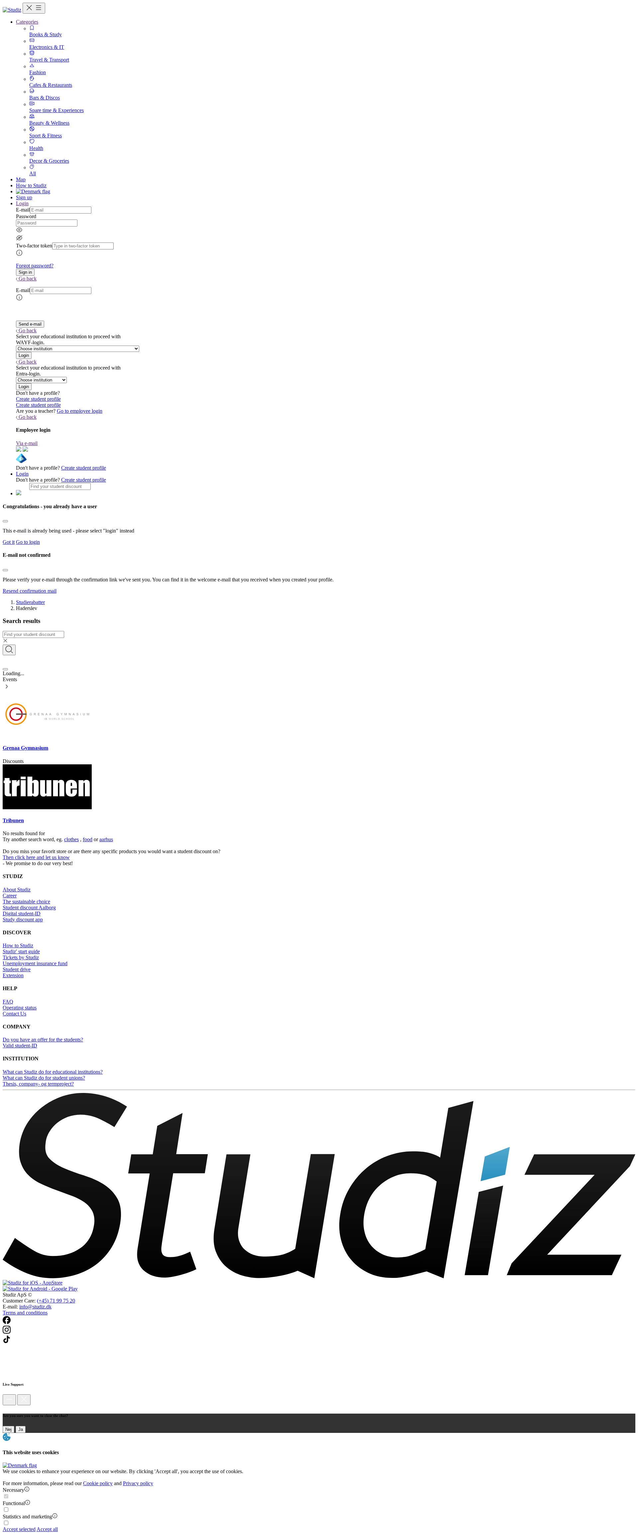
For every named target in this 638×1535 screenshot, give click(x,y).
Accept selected (19, 1529)
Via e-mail (27, 443)
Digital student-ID (22, 913)
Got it (9, 542)
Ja (20, 1429)
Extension (13, 975)
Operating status (20, 1007)
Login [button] (22, 203)
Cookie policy (98, 1483)
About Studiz (17, 889)
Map (21, 179)
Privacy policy (138, 1483)
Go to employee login (79, 411)
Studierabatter (30, 602)
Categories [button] (27, 22)
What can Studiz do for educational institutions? (53, 1072)
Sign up (24, 197)
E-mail (23, 210)
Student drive (17, 969)
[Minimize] (9, 1399)
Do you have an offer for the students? (43, 1039)
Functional (14, 1503)
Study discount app (23, 919)
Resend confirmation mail (29, 591)
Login (22, 474)
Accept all (47, 1529)
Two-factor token (34, 245)
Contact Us (14, 1013)
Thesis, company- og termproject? (38, 1084)
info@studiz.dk (35, 1306)
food (87, 839)
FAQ (8, 1001)
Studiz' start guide (21, 951)
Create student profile (38, 399)
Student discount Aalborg (29, 907)
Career (10, 895)
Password (26, 216)
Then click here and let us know (36, 857)
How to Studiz (31, 185)
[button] (25, 272)
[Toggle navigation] (34, 8)
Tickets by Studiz (21, 957)
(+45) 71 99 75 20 (56, 1301)
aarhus (106, 839)
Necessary (13, 1490)
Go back (28, 278)
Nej (8, 1429)
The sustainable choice (26, 901)
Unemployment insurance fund (35, 963)
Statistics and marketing (27, 1516)
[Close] (5, 521)
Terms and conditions (25, 1312)
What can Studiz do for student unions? (44, 1078)
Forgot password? (34, 265)
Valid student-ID (20, 1045)
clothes (71, 839)
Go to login (28, 542)
